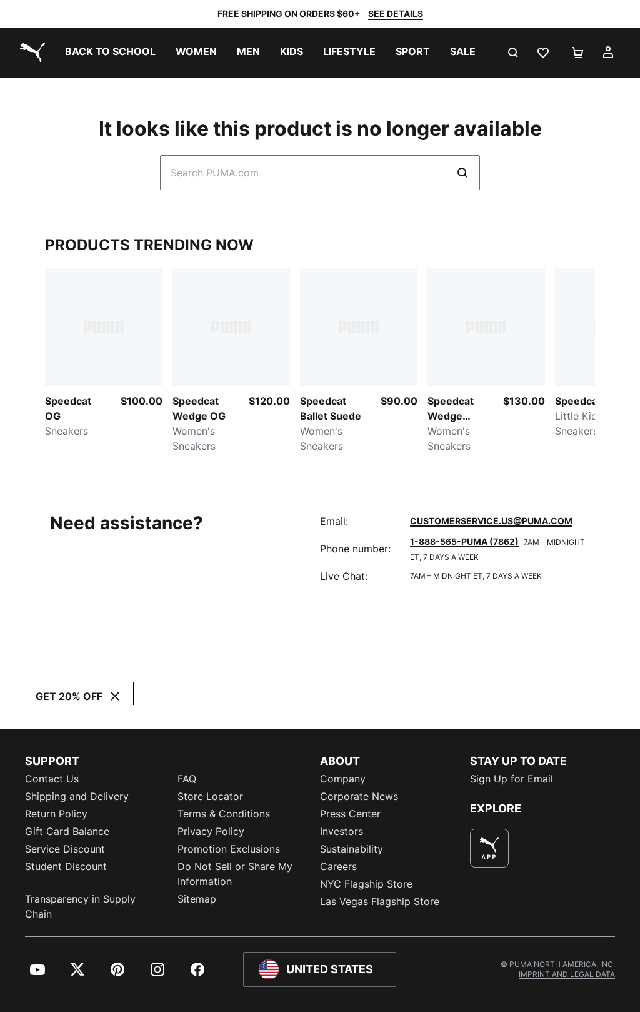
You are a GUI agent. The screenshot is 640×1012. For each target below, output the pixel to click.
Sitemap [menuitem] (197, 899)
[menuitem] (110, 52)
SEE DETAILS (395, 13)
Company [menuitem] (343, 778)
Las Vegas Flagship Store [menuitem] (379, 901)
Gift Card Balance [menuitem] (67, 831)
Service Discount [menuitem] (65, 848)
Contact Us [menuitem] (52, 778)
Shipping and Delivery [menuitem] (77, 796)
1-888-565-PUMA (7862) (464, 541)
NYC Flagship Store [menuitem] (366, 884)
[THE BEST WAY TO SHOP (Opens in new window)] (489, 848)
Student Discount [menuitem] (66, 866)
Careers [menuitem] (338, 866)
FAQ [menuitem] (187, 778)
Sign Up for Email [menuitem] (511, 778)
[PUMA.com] (30, 52)
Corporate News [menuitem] (359, 796)
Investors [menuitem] (341, 831)
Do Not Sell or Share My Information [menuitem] (235, 874)
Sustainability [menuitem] (351, 848)
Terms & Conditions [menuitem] (224, 813)
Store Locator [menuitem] (210, 796)
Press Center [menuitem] (350, 813)
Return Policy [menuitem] (56, 813)
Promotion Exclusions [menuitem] (229, 848)
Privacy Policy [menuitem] (211, 831)
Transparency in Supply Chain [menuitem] (80, 906)
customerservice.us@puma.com (491, 520)
